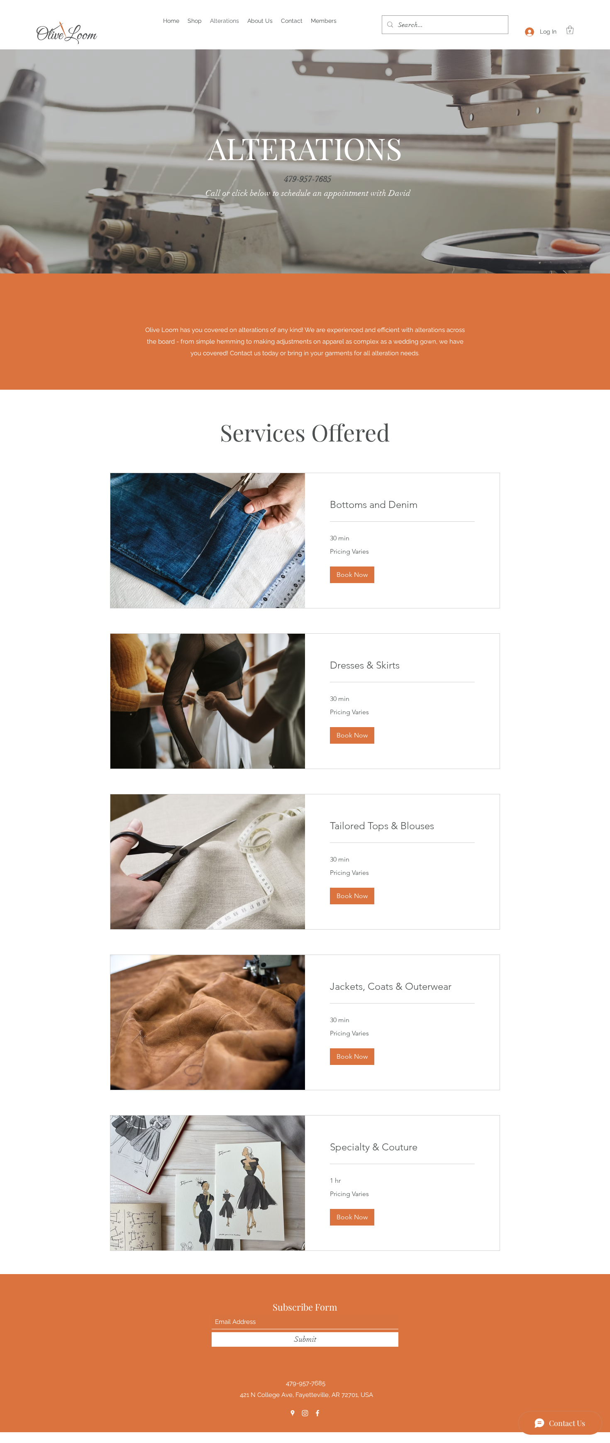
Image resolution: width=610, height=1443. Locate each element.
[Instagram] (305, 1413)
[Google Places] (292, 1413)
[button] (569, 30)
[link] (402, 504)
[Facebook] (317, 1413)
